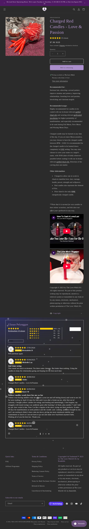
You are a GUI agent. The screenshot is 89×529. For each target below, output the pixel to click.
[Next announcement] (84, 3)
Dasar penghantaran (39, 524)
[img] (20, 348)
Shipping (62, 45)
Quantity (52, 49)
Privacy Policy (37, 461)
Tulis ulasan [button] (75, 329)
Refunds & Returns (38, 486)
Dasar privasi (65, 521)
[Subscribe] (42, 503)
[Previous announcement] (4, 3)
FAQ (7, 461)
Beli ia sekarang (66, 67)
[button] (4, 9)
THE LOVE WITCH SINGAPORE (20, 521)
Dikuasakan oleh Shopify (38, 521)
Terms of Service (37, 476)
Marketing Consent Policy (40, 471)
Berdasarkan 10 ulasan (16, 331)
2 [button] (43, 434)
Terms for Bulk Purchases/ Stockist (44, 481)
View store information (60, 81)
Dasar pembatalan (52, 524)
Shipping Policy (37, 466)
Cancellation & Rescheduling (41, 491)
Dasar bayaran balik (53, 521)
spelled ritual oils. (63, 162)
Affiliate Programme (12, 466)
